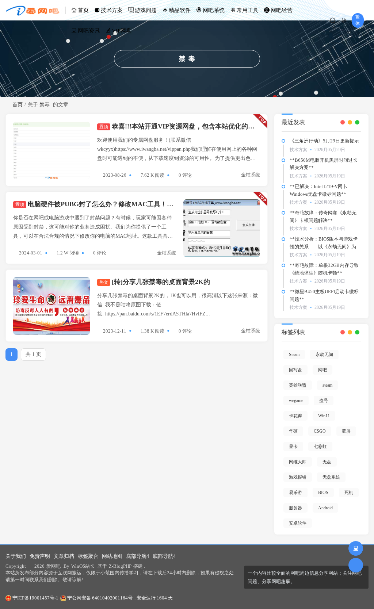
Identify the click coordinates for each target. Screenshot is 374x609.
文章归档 (64, 556)
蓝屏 (346, 431)
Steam (294, 354)
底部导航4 (137, 556)
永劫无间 (324, 354)
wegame (296, 400)
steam (327, 385)
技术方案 (112, 10)
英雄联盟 (297, 385)
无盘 (327, 461)
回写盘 (295, 369)
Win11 (324, 415)
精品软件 (180, 10)
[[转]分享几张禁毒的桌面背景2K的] (51, 306)
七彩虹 (320, 446)
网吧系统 (214, 10)
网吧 (322, 369)
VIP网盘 (121, 31)
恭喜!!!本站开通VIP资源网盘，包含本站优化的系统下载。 (190, 126)
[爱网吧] (35, 10)
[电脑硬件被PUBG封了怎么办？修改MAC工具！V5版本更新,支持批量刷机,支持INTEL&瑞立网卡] (221, 228)
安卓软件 (297, 523)
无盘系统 (331, 477)
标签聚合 (88, 556)
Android (325, 507)
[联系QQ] (355, 548)
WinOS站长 (83, 566)
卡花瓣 (295, 415)
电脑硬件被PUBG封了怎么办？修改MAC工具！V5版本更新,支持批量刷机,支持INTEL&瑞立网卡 (162, 204)
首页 (83, 10)
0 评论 (185, 175)
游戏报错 (297, 477)
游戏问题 (146, 10)
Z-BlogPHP (120, 566)
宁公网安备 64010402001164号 (100, 598)
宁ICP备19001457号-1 (35, 598)
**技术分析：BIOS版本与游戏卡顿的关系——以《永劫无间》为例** (325, 246)
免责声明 (40, 556)
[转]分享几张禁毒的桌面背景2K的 (154, 282)
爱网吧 (53, 566)
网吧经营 (282, 10)
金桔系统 (250, 174)
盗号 (323, 400)
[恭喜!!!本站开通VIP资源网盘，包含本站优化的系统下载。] (51, 150)
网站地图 (112, 556)
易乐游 (295, 492)
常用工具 (248, 10)
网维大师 (297, 461)
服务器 (295, 507)
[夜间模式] (343, 20)
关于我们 (15, 556)
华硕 (293, 431)
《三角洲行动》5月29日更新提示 (324, 140)
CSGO (320, 431)
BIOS (323, 492)
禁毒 (44, 104)
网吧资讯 (89, 31)
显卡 (293, 446)
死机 (348, 492)
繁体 (357, 20)
